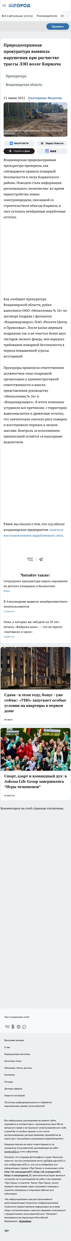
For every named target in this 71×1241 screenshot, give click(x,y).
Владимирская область (24, 84)
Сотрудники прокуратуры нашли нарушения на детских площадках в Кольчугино (35, 585)
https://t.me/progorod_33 (17, 1175)
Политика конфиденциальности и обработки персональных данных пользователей (28, 1104)
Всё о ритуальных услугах (17, 16)
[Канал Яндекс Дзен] (19, 151)
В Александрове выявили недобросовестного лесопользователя (35, 606)
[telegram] (42, 559)
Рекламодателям (47, 16)
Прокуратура (16, 76)
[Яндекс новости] (52, 143)
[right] (67, 16)
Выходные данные (14, 1040)
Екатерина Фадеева (45, 98)
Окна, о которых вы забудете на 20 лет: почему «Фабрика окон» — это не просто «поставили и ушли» (33, 629)
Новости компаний (14, 1095)
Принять (58, 26)
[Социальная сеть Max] (52, 151)
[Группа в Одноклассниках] (13, 1027)
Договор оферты (13, 1088)
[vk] (30, 559)
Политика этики (12, 1061)
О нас (7, 1047)
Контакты (9, 1074)
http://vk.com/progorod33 (18, 1171)
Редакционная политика (17, 1054)
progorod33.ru (11, 1151)
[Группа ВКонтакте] (19, 143)
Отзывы (8, 1081)
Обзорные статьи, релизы (18, 1067)
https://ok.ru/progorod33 (47, 1171)
